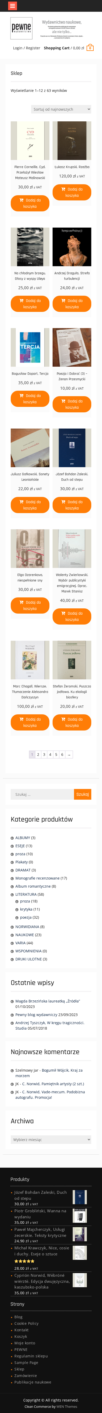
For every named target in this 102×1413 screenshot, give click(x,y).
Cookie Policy (26, 1323)
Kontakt (21, 1329)
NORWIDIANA (27, 926)
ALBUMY (22, 837)
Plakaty (21, 861)
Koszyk (20, 1336)
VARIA (20, 942)
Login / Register (26, 47)
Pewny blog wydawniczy (36, 1014)
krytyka (26, 909)
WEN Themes (66, 1406)
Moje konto (24, 1342)
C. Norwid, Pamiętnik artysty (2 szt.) (53, 1083)
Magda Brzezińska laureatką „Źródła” (47, 1001)
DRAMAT (23, 870)
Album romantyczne (33, 886)
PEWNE (21, 1349)
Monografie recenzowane (37, 878)
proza (20, 853)
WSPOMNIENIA (28, 950)
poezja (26, 917)
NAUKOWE (24, 934)
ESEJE (20, 845)
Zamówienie (25, 1375)
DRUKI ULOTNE (28, 959)
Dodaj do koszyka (32, 203)
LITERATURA (26, 894)
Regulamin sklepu (31, 1355)
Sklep (19, 1369)
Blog (18, 1316)
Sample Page (26, 1362)
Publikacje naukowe (32, 1382)
